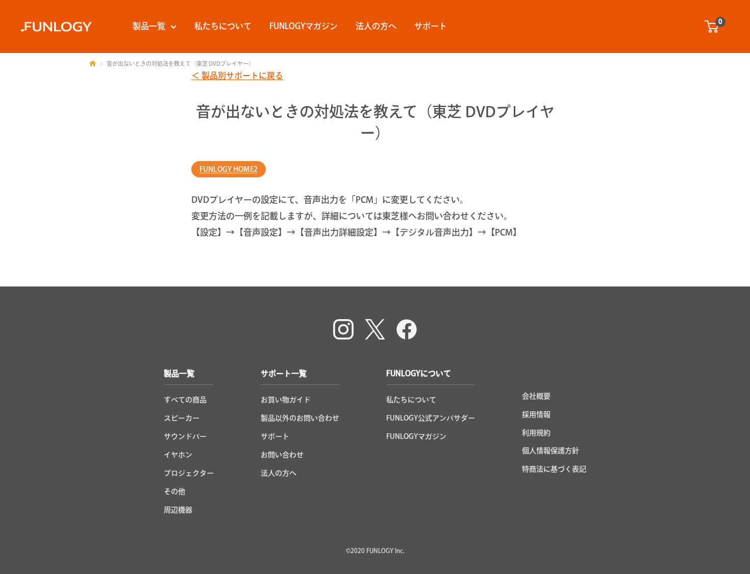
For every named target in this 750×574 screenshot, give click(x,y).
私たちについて (223, 26)
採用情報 (536, 414)
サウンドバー (185, 436)
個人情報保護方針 (550, 450)
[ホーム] (92, 63)
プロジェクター (189, 473)
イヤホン (178, 454)
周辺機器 (178, 509)
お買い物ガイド (286, 399)
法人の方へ (376, 26)
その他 (174, 491)
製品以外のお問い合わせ (300, 418)
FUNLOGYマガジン (303, 26)
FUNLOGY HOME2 (228, 169)
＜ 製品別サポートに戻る (237, 75)
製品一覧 (149, 26)
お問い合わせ (282, 454)
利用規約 (536, 432)
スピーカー (181, 418)
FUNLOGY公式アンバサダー (430, 418)
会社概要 (536, 396)
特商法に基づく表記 (554, 469)
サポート (430, 26)
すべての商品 (185, 399)
